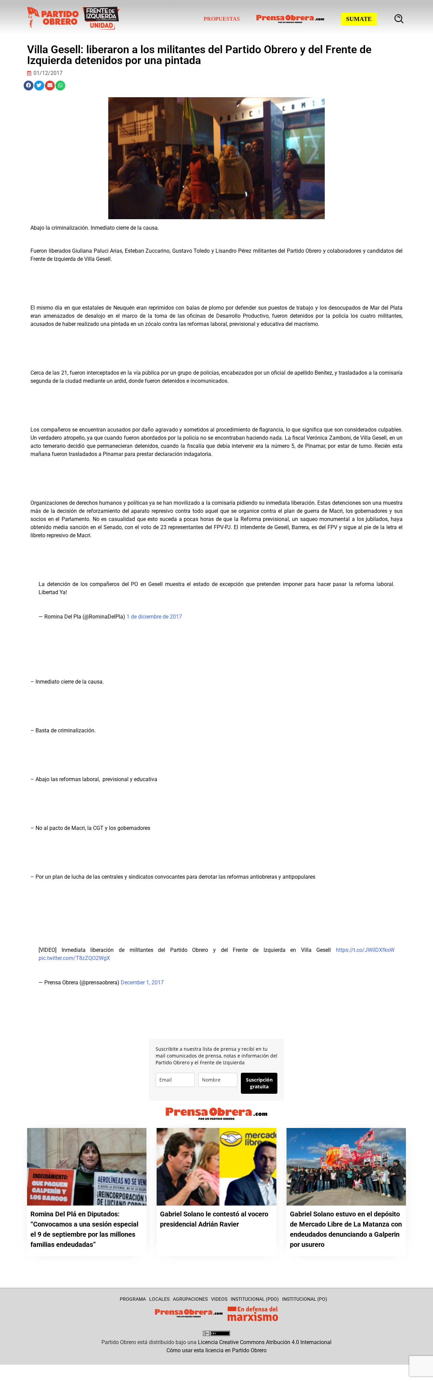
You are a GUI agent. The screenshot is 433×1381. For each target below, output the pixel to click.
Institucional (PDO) (255, 1299)
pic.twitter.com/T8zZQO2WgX (74, 958)
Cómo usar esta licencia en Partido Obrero (216, 1350)
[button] (28, 85)
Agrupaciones (190, 1299)
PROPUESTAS (222, 19)
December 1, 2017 (142, 982)
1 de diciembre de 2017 (154, 616)
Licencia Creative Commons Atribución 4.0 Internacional (265, 1342)
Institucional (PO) (304, 1299)
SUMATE (359, 19)
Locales (159, 1299)
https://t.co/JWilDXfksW (365, 950)
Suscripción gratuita (259, 1083)
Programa (133, 1299)
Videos (219, 1299)
